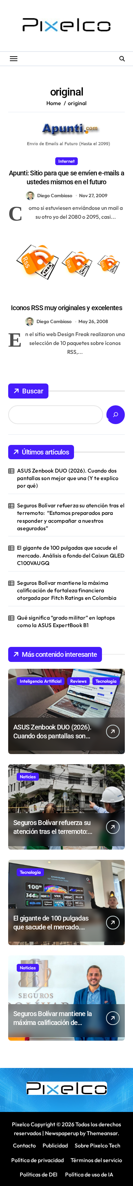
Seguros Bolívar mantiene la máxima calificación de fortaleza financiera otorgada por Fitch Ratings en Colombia (66, 590)
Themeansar (102, 1133)
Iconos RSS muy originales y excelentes (66, 308)
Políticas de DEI (38, 1174)
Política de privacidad (37, 1160)
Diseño (53, 296)
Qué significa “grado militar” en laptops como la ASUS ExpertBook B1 (66, 621)
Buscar (32, 391)
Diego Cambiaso (54, 195)
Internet (66, 161)
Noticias (28, 776)
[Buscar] (115, 414)
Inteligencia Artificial (40, 681)
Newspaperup (62, 1133)
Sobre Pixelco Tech (97, 1145)
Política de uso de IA (88, 1174)
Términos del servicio (96, 1160)
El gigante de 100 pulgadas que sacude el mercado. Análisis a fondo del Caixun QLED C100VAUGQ (70, 555)
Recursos (78, 296)
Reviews (78, 681)
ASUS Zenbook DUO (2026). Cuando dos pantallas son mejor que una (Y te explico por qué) (67, 478)
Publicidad (55, 1145)
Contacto (24, 1145)
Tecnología (106, 681)
